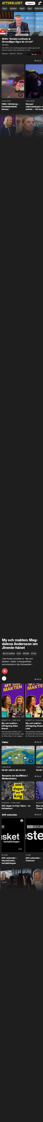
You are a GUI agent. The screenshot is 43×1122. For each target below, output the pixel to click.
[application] (21, 24)
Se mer (34, 54)
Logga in (30, 3)
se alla (38, 61)
